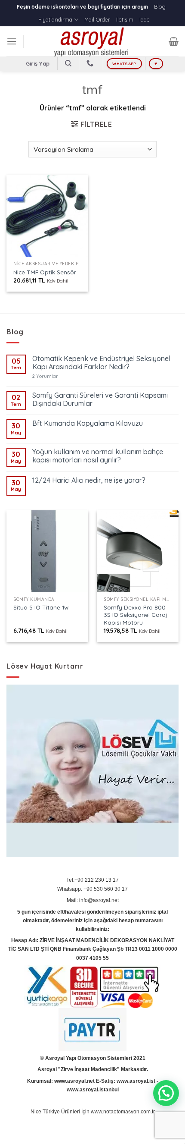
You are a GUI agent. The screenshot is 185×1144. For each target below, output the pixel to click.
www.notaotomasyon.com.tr (123, 1112)
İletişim (124, 19)
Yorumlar (45, 376)
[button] (166, 1093)
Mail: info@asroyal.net (93, 900)
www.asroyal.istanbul (93, 1090)
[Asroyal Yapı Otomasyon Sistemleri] (92, 41)
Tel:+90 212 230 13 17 (92, 880)
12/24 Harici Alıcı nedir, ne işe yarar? (88, 480)
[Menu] (11, 41)
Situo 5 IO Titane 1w (40, 607)
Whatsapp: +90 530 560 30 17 (92, 889)
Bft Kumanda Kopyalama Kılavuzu (87, 423)
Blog (160, 6)
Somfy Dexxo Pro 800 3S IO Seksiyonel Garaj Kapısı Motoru (135, 614)
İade (144, 19)
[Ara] (68, 63)
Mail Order (97, 19)
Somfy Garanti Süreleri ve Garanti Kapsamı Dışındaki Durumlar (100, 399)
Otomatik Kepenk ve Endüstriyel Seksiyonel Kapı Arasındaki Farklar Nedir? (101, 363)
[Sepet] (174, 41)
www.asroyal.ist (136, 1081)
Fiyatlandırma (55, 19)
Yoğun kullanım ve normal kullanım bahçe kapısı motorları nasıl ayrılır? (97, 456)
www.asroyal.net (74, 1081)
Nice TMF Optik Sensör (44, 272)
